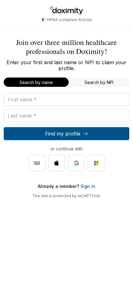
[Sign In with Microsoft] (96, 163)
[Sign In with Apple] (56, 163)
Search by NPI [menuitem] (99, 82)
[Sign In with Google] (76, 163)
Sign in (87, 186)
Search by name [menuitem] (36, 82)
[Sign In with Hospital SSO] (36, 163)
